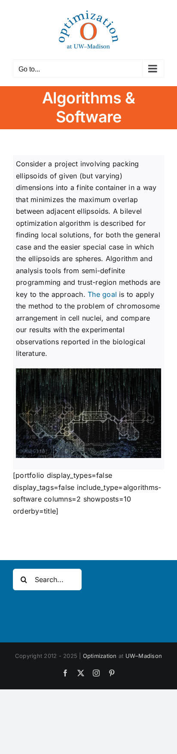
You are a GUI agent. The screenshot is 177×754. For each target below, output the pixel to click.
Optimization (100, 655)
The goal (102, 294)
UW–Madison (143, 655)
